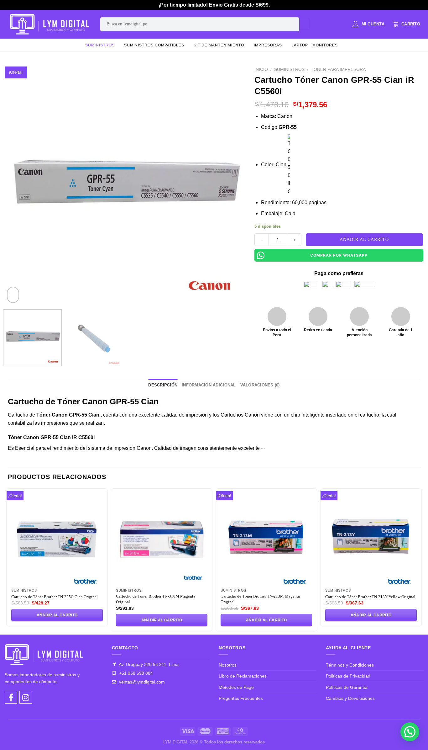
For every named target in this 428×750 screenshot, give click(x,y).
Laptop (299, 45)
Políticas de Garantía (347, 687)
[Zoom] (13, 295)
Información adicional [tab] (209, 385)
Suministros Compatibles (154, 45)
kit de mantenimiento (219, 45)
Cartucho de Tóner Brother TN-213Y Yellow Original (370, 596)
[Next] (232, 184)
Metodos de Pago (236, 687)
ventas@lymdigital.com (141, 681)
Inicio (261, 69)
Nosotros (228, 665)
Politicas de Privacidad (348, 675)
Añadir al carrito (364, 239)
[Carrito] (406, 24)
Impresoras (268, 45)
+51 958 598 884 (135, 673)
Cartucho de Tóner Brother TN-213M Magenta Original (260, 599)
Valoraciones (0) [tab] (260, 385)
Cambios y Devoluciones (350, 698)
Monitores (325, 45)
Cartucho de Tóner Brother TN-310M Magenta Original (155, 599)
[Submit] (304, 24)
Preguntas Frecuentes (241, 698)
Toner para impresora (338, 69)
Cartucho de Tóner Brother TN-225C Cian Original (54, 596)
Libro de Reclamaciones (243, 675)
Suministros (100, 45)
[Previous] (17, 184)
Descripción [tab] (162, 385)
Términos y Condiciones (350, 665)
